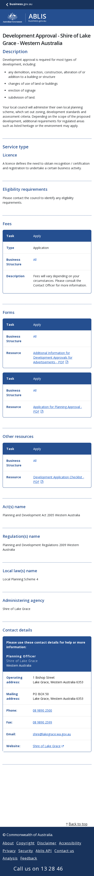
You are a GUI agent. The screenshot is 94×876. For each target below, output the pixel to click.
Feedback (28, 858)
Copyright (25, 843)
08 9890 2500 (42, 710)
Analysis (10, 858)
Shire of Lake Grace (48, 746)
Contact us (64, 850)
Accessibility (70, 843)
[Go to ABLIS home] (24, 17)
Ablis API (44, 850)
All (35, 259)
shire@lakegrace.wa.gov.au (52, 734)
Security (25, 850)
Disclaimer (46, 843)
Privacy (9, 850)
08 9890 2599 (42, 722)
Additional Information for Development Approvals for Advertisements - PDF (52, 357)
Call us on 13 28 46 (38, 868)
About (8, 843)
